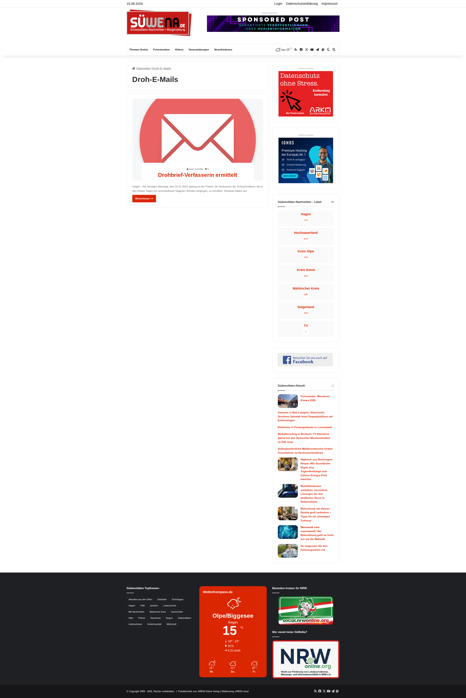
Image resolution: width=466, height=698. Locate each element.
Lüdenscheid (169, 605)
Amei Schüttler (196, 169)
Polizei (141, 618)
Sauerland (155, 618)
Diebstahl (162, 599)
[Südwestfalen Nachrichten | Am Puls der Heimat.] (159, 23)
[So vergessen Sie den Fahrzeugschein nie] (288, 551)
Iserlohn (154, 605)
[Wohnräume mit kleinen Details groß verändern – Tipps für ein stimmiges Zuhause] (288, 513)
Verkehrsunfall (154, 624)
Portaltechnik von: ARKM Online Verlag (199, 691)
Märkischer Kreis (157, 612)
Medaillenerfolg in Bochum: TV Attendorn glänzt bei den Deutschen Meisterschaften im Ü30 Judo (304, 437)
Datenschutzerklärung (302, 3)
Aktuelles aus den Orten (140, 599)
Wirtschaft (171, 624)
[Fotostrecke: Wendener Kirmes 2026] (288, 401)
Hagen (132, 605)
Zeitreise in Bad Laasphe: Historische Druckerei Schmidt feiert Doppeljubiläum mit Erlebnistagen (305, 416)
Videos (179, 49)
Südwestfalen (184, 618)
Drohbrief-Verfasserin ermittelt (197, 175)
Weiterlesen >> (144, 198)
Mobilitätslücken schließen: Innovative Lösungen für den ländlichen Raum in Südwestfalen (314, 494)
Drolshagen (177, 599)
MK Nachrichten (136, 612)
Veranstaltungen (199, 49)
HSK (142, 605)
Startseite (142, 68)
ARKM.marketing (269, 13)
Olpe (131, 618)
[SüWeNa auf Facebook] (305, 365)
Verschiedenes (223, 49)
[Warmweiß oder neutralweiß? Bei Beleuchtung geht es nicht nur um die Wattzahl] (288, 532)
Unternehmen (135, 624)
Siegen (169, 618)
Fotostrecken (161, 49)
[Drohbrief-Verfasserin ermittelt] (197, 140)
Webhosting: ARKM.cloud (235, 691)
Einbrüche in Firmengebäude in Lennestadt (305, 427)
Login (278, 3)
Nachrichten (177, 612)
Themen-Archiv (138, 49)
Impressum (329, 3)
